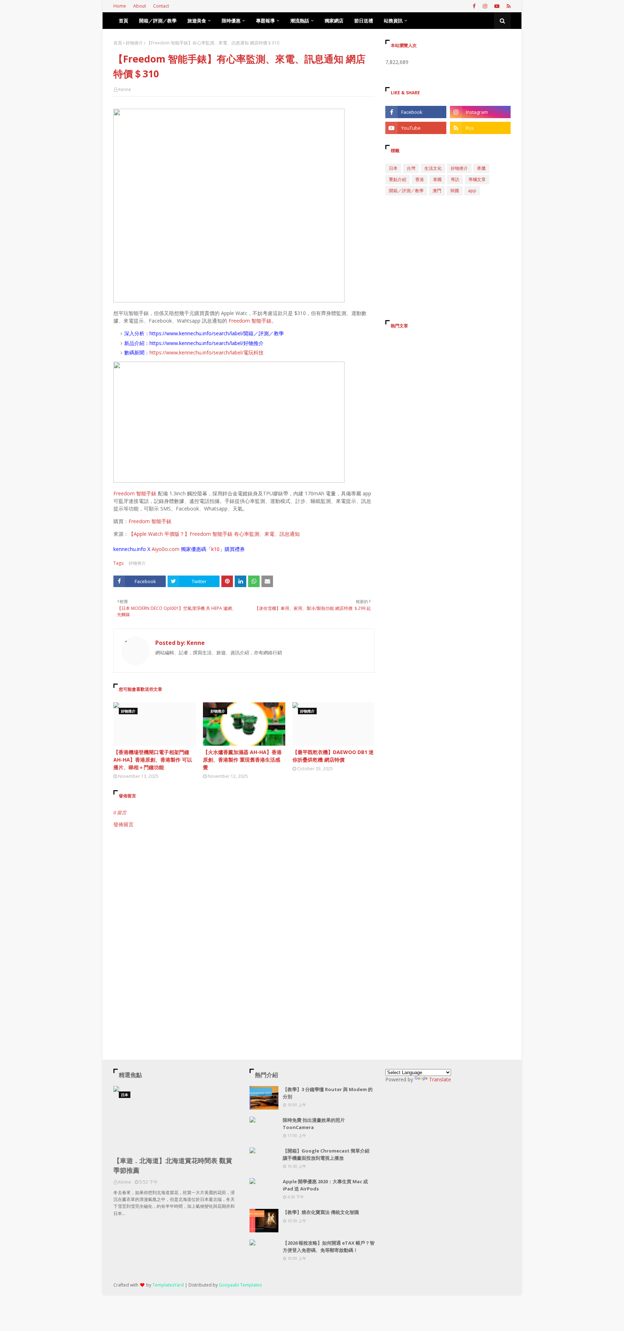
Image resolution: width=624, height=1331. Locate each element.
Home (119, 6)
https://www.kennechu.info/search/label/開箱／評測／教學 (217, 333)
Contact (161, 6)
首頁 (117, 43)
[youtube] (497, 6)
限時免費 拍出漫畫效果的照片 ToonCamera (314, 1123)
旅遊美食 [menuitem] (196, 20)
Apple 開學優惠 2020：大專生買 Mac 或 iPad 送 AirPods (325, 1185)
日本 (393, 168)
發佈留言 (123, 824)
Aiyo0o (160, 549)
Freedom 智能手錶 (250, 320)
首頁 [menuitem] (123, 20)
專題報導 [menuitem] (265, 20)
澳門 (437, 191)
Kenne (124, 89)
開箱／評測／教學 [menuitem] (158, 20)
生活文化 (433, 168)
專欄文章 (477, 179)
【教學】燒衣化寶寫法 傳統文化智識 (321, 1212)
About (139, 6)
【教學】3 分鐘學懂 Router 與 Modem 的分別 (328, 1093)
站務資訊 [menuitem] (393, 20)
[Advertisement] (243, 889)
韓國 (454, 191)
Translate (440, 1079)
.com (173, 549)
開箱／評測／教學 (406, 191)
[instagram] (485, 6)
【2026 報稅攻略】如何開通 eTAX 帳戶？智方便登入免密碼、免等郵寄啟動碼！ (328, 1246)
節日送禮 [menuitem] (363, 20)
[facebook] (474, 6)
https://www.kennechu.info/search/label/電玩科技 (207, 352)
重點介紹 (397, 179)
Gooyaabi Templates (240, 1285)
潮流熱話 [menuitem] (299, 20)
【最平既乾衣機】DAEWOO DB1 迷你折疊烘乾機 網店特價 (333, 756)
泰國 (437, 179)
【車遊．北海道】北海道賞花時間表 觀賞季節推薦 (172, 1165)
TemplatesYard (168, 1285)
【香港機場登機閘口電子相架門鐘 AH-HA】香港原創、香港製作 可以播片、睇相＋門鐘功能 (152, 760)
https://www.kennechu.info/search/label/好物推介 (207, 343)
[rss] (508, 6)
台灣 (411, 168)
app (472, 191)
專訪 (455, 179)
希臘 (481, 168)
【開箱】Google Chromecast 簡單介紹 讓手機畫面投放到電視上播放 (326, 1154)
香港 (419, 179)
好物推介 (134, 43)
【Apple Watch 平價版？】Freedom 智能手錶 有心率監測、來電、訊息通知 (214, 533)
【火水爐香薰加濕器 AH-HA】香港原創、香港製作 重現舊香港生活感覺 (242, 760)
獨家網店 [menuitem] (334, 20)
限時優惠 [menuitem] (231, 20)
